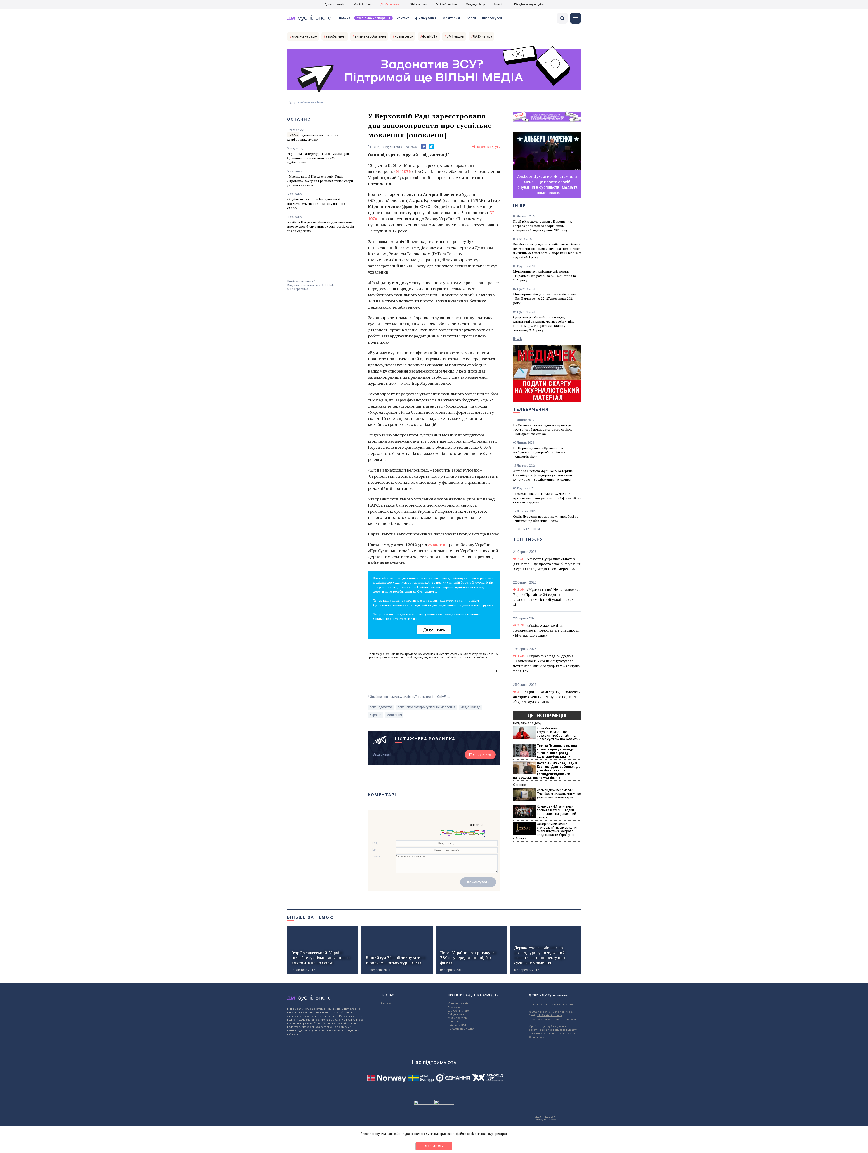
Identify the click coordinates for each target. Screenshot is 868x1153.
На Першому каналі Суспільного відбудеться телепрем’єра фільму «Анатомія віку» (539, 452)
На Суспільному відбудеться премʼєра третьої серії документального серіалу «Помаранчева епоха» (542, 429)
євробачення (336, 36)
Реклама (386, 1003)
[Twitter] (431, 146)
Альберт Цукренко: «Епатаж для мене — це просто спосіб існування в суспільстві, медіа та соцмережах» (320, 226)
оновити (476, 825)
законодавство (381, 707)
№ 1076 (403, 171)
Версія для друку (488, 147)
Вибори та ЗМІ (457, 1025)
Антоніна (499, 4)
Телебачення (305, 102)
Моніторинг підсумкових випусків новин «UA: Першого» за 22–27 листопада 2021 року (544, 298)
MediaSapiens (362, 4)
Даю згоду (434, 1146)
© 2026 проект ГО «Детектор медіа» (551, 1011)
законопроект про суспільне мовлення (426, 707)
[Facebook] (423, 146)
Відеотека (454, 1021)
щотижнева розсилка (425, 738)
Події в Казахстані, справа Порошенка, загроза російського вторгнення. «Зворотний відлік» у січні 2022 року (542, 225)
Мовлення (394, 715)
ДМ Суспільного (390, 4)
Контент (403, 18)
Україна (375, 715)
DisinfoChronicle (446, 4)
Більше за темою (310, 917)
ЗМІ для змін (418, 4)
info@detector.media (549, 1015)
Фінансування (425, 18)
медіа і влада (471, 707)
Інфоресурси (492, 18)
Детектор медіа (335, 4)
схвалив (436, 544)
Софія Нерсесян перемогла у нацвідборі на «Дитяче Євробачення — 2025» (545, 518)
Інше (320, 102)
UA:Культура (482, 36)
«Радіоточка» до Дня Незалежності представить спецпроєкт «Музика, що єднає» (316, 203)
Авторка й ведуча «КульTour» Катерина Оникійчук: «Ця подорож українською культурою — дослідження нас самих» (543, 475)
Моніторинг (451, 18)
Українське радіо (304, 36)
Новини (344, 18)
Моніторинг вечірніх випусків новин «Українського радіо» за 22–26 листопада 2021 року (544, 275)
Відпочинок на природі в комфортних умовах (313, 137)
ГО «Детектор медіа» (529, 4)
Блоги (471, 18)
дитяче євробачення (370, 36)
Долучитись (434, 629)
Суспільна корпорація (373, 18)
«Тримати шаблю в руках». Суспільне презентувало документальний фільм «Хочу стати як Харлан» (547, 497)
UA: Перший (455, 36)
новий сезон (404, 36)
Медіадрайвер (475, 4)
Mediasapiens (456, 1007)
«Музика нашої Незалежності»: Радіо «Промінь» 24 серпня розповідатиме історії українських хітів (320, 180)
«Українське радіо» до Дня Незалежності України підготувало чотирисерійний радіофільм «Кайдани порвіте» (546, 663)
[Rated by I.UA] (424, 1103)
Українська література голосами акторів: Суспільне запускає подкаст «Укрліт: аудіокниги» (318, 157)
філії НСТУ (430, 36)
